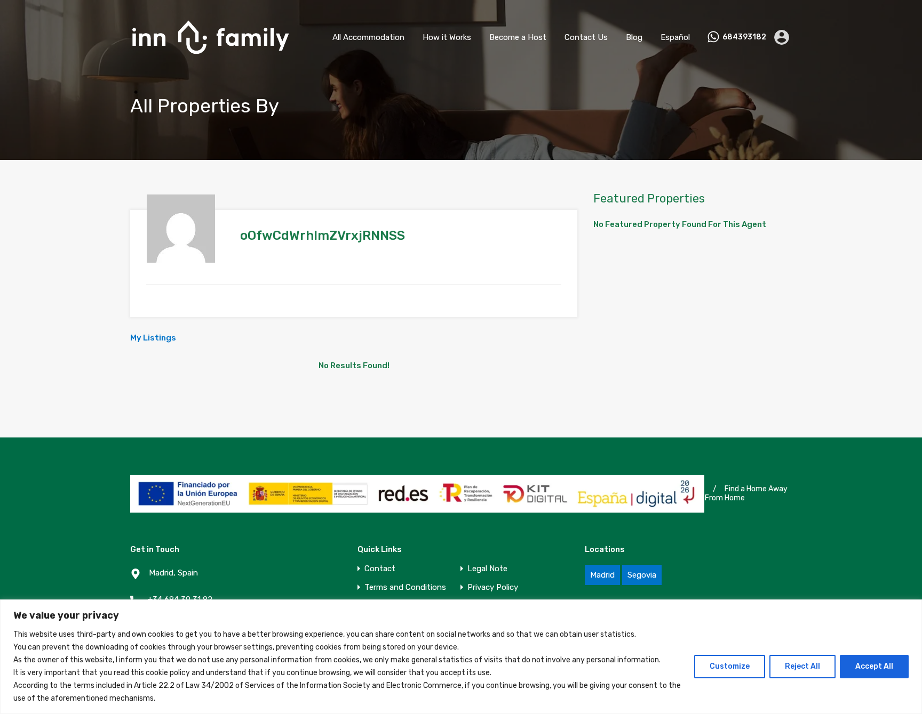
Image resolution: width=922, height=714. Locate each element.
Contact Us (586, 37)
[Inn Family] (210, 59)
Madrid (602, 575)
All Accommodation (368, 37)
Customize (730, 666)
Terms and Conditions (405, 587)
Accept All (874, 666)
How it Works (447, 37)
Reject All (802, 666)
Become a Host (517, 37)
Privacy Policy (492, 587)
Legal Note (487, 569)
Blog (634, 37)
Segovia (641, 575)
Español (675, 37)
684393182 (744, 37)
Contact (379, 569)
